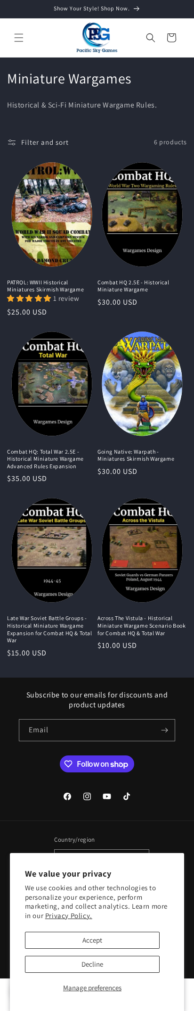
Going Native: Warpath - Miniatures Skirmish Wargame (135, 455)
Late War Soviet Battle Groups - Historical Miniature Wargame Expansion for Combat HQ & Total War (49, 629)
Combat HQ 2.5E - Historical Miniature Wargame (133, 286)
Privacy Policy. (68, 915)
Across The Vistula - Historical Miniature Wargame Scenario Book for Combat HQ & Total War (141, 625)
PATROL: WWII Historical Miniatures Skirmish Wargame (45, 286)
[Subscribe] (164, 730)
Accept (92, 940)
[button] (18, 37)
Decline (92, 964)
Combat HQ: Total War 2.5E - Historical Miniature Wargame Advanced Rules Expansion (45, 459)
